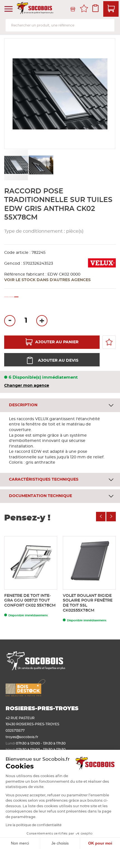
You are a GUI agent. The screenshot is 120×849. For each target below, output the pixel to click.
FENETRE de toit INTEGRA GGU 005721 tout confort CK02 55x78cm (30, 601)
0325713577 (15, 730)
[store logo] (35, 9)
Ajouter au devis (58, 361)
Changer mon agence (26, 386)
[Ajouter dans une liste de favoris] (109, 342)
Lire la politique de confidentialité (33, 825)
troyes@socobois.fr (22, 737)
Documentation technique (40, 496)
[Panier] (111, 9)
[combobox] (60, 25)
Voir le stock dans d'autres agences (47, 280)
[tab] (60, 405)
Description (23, 405)
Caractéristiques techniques (43, 479)
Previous (100, 516)
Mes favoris (84, 9)
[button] (41, 165)
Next (111, 516)
